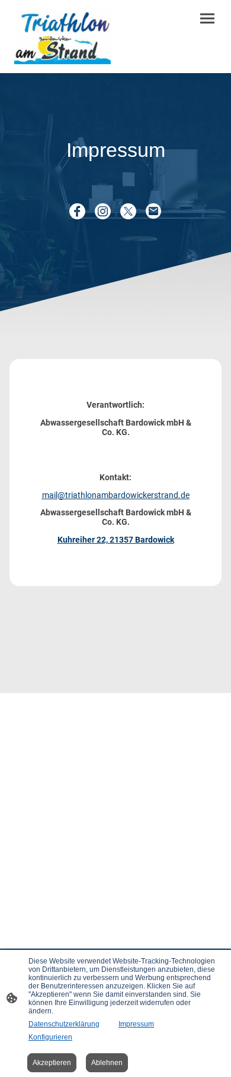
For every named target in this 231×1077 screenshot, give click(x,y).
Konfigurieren (50, 1037)
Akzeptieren (52, 1063)
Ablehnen (107, 1063)
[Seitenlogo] (62, 36)
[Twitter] (128, 211)
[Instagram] (103, 211)
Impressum (136, 1024)
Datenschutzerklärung (64, 1024)
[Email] (154, 211)
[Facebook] (77, 211)
